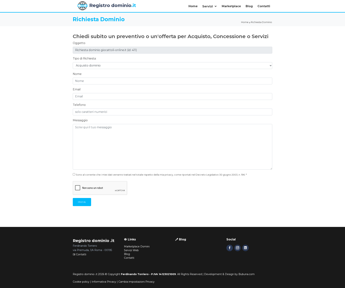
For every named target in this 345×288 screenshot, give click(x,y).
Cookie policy (81, 281)
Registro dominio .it (85, 274)
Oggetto (79, 43)
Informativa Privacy (104, 281)
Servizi (208, 6)
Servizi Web (131, 250)
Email (77, 89)
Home (193, 6)
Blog (249, 6)
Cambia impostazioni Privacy (136, 281)
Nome (77, 74)
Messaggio (80, 120)
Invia (82, 202)
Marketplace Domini (137, 246)
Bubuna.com (246, 274)
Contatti (263, 6)
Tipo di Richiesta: (84, 58)
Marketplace (231, 6)
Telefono (79, 105)
